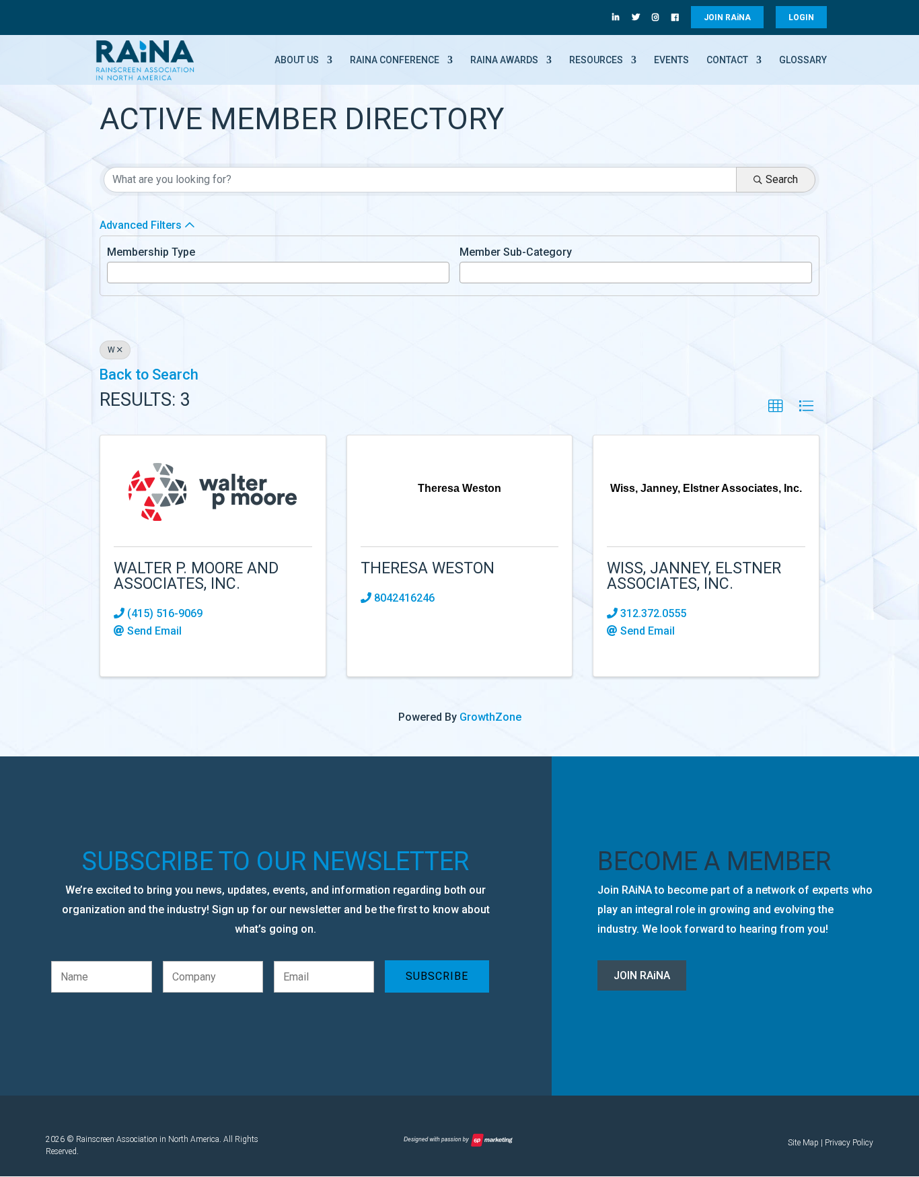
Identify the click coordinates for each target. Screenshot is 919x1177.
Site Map (803, 1142)
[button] (775, 406)
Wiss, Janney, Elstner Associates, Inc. (694, 576)
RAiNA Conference (394, 60)
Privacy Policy (849, 1142)
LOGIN (801, 17)
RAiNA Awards (504, 60)
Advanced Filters (141, 225)
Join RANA (642, 975)
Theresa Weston (427, 568)
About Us (296, 60)
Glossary (803, 60)
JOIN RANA (727, 17)
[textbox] (115, 271)
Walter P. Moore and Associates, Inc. (196, 576)
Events (671, 60)
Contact (727, 60)
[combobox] (278, 272)
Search (782, 179)
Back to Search (148, 374)
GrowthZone (490, 717)
